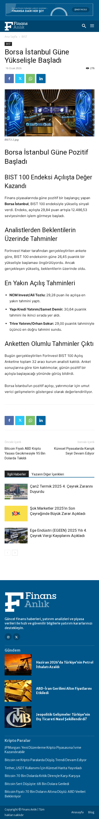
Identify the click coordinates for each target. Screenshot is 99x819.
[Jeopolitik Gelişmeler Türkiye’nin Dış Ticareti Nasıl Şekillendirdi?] (18, 717)
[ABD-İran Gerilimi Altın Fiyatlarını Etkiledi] (18, 691)
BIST (24, 37)
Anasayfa (77, 812)
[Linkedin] (41, 78)
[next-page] (15, 553)
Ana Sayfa (11, 37)
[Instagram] (8, 636)
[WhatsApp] (30, 78)
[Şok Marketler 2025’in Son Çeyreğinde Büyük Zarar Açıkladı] (16, 514)
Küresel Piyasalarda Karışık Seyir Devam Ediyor (74, 450)
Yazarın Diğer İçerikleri (48, 474)
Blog (91, 812)
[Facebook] (9, 78)
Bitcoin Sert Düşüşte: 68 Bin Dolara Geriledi (37, 784)
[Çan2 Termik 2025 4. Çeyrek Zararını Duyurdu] (16, 492)
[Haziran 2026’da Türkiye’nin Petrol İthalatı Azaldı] (18, 665)
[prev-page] (7, 553)
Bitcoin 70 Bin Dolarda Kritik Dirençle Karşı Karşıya (42, 776)
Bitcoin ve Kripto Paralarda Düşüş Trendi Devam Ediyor (46, 760)
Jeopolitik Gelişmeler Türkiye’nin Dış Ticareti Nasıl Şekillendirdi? (63, 716)
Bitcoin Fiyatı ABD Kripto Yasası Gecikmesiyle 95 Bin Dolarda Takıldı (25, 453)
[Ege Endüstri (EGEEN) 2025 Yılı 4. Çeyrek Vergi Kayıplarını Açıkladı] (16, 536)
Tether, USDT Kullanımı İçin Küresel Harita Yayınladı (43, 768)
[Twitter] (19, 78)
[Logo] (16, 26)
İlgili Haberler (16, 474)
